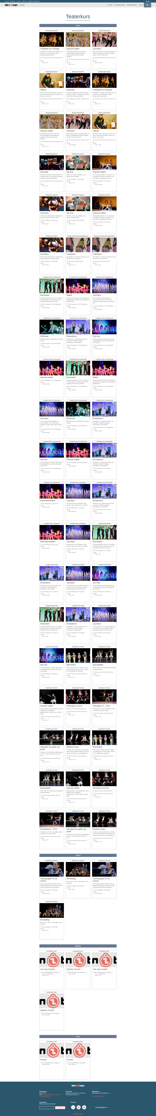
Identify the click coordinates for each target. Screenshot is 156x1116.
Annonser (12, 1)
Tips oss (18, 1)
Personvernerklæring (98, 1096)
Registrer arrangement (34, 1)
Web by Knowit (78, 1114)
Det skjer (110, 5)
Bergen (148, 1)
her (79, 1094)
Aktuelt (141, 5)
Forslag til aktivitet (120, 5)
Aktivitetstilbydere (132, 5)
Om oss (7, 1)
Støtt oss (24, 1)
